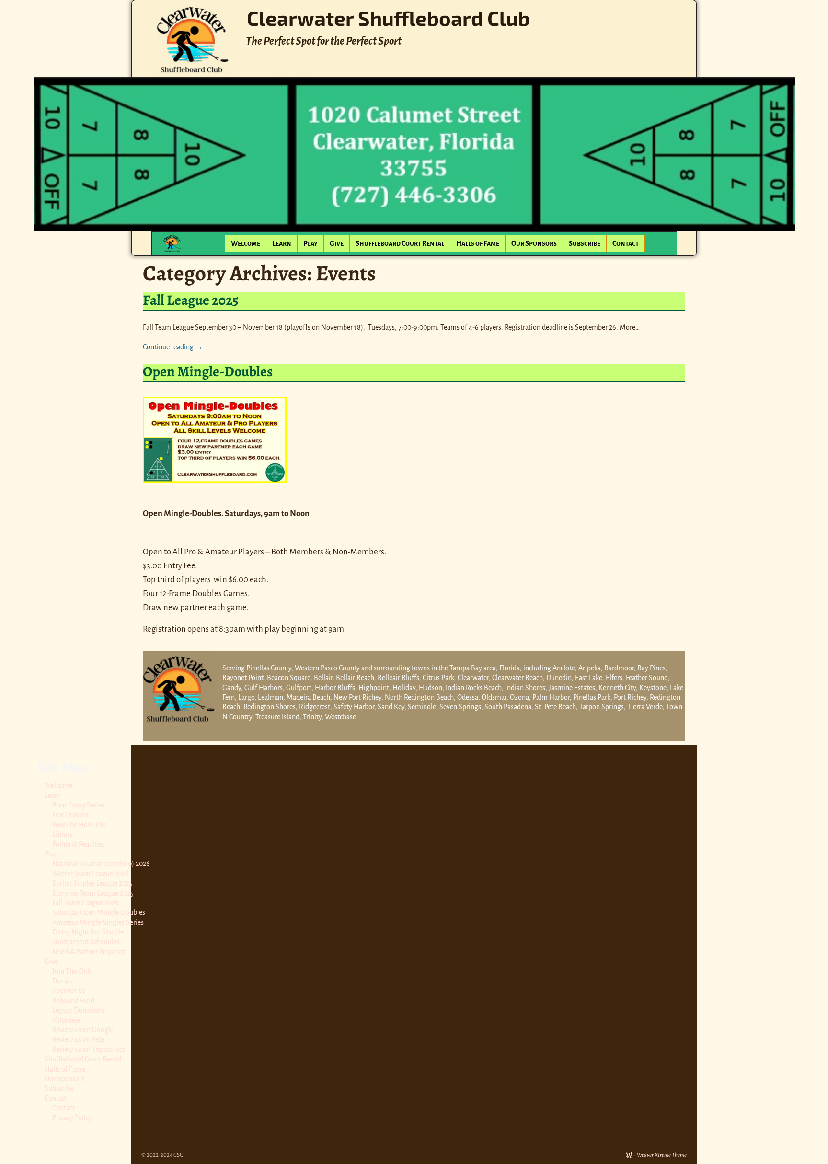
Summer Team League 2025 (93, 893)
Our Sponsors (534, 243)
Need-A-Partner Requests (89, 952)
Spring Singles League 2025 (92, 883)
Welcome (245, 243)
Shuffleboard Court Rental (400, 243)
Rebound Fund (73, 1000)
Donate (63, 981)
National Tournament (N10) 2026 (101, 863)
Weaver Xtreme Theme (662, 1155)
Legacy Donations (78, 1010)
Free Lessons (70, 814)
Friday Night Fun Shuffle (88, 932)
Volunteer (66, 1020)
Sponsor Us (69, 990)
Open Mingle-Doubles (208, 371)
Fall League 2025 (191, 300)
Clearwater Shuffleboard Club (388, 18)
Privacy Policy (72, 1118)
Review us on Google (83, 1030)
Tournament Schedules (86, 941)
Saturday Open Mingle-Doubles (98, 912)
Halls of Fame (477, 243)
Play (310, 243)
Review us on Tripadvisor (88, 1049)
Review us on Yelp (78, 1039)
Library (62, 834)
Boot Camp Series (78, 805)
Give (337, 243)
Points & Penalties (78, 844)
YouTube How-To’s (79, 825)
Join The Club (72, 971)
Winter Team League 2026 (90, 873)
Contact (625, 243)
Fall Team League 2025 (85, 903)
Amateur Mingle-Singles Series (98, 922)
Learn (281, 243)
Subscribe (584, 243)
